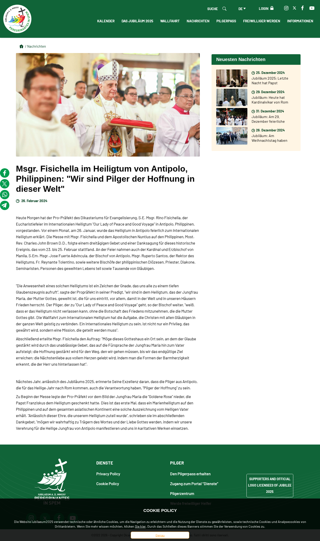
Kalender (106, 20)
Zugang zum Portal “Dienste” (194, 483)
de (240, 8)
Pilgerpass (226, 20)
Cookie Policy (107, 483)
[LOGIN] (270, 8)
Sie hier (140, 526)
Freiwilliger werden (261, 20)
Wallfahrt (170, 20)
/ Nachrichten (35, 46)
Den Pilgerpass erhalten (190, 473)
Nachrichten (198, 20)
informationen (300, 20)
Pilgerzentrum (182, 493)
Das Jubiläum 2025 (137, 20)
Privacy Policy (108, 473)
